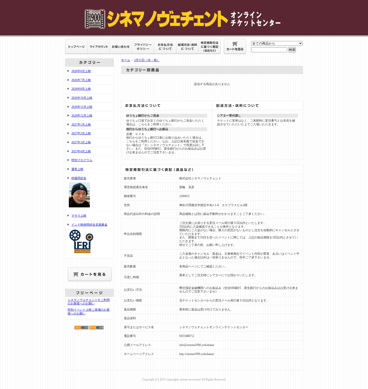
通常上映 (77, 169)
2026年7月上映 (81, 80)
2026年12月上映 (81, 115)
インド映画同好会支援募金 (89, 224)
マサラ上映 (78, 215)
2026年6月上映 (81, 71)
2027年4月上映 (81, 151)
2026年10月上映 (81, 98)
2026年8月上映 (81, 89)
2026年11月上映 (81, 107)
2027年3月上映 (81, 142)
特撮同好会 (78, 178)
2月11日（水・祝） (147, 60)
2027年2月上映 (81, 133)
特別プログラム (81, 160)
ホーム (125, 60)
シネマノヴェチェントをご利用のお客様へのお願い (89, 301)
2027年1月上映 (81, 124)
